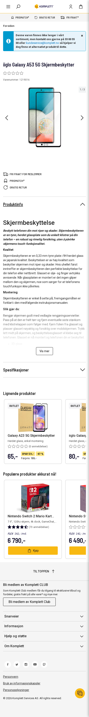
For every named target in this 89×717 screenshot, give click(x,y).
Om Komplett (14, 646)
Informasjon (13, 626)
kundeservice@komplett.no (42, 42)
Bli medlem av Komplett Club (29, 602)
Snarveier (11, 616)
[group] (44, 117)
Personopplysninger (16, 690)
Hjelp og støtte (15, 636)
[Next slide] (82, 118)
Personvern (10, 676)
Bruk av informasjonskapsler (21, 683)
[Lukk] (81, 35)
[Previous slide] (6, 118)
